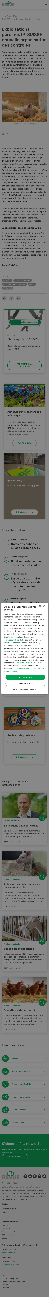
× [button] (44, 606)
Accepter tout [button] (25, 677)
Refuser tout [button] (25, 684)
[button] (24, 689)
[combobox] (40, 606)
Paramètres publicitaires (26, 663)
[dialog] (24, 648)
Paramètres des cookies (26, 668)
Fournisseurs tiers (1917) (14, 640)
